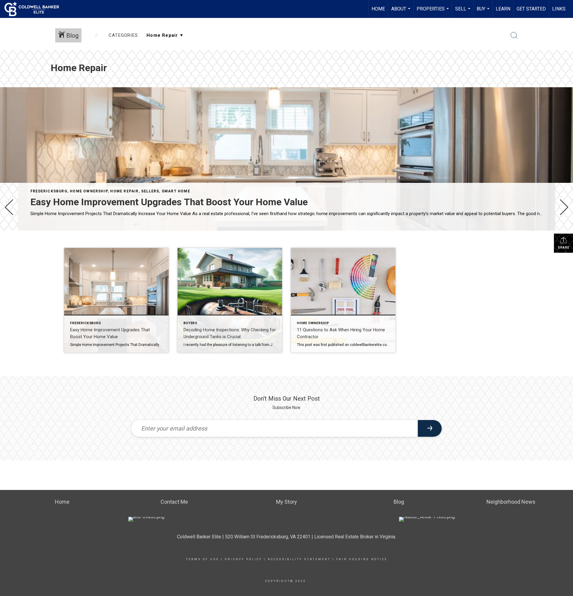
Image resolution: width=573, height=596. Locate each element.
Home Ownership (89, 191)
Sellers (150, 191)
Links (559, 9)
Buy (484, 12)
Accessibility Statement (299, 559)
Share (563, 247)
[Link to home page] (34, 9)
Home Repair (124, 191)
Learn (503, 9)
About (401, 12)
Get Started (531, 9)
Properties (433, 12)
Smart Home (176, 191)
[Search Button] (514, 35)
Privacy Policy (243, 559)
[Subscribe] (430, 428)
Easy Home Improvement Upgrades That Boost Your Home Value (169, 202)
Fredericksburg (48, 191)
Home (378, 9)
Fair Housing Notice (361, 559)
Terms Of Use (202, 559)
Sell (463, 12)
